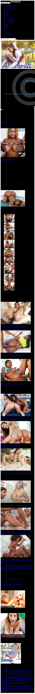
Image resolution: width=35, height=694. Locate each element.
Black (31, 565)
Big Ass (19, 565)
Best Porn (6, 13)
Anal (11, 671)
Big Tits (28, 565)
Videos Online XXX (8, 5)
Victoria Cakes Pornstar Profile (7, 159)
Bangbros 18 (30, 670)
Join (5, 15)
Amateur (10, 565)
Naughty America (11, 6)
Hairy (20, 683)
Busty (24, 567)
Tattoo (32, 568)
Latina (17, 686)
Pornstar (7, 688)
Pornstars (6, 12)
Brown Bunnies (18, 567)
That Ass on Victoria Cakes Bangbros (12, 355)
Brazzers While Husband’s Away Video (13, 532)
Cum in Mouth (5, 680)
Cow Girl (31, 678)
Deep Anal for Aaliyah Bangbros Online (13, 326)
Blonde (9, 567)
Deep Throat (26, 680)
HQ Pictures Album (5, 292)
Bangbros (22, 182)
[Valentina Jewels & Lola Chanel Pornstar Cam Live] (16, 415)
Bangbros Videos (11, 8)
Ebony (15, 568)
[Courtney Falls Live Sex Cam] (16, 443)
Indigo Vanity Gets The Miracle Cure (12, 384)
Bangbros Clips (3, 673)
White (3, 690)
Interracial (12, 686)
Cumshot (6, 568)
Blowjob (13, 567)
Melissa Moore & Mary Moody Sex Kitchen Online (17, 473)
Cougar (20, 678)
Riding (29, 568)
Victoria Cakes (13, 569)
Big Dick (26, 673)
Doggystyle (11, 568)
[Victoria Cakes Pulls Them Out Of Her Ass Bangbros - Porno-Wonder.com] (15, 2)
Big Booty (23, 565)
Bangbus (8, 673)
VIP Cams (6, 14)
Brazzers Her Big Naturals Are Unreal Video (15, 505)
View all (3, 301)
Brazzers (30, 675)
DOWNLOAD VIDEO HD (6, 122)
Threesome (3, 569)
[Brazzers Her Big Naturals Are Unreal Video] (16, 502)
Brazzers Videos (10, 9)
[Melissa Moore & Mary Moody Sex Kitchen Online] (16, 470)
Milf (21, 686)
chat (24, 179)
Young (7, 690)
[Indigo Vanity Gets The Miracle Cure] (16, 380)
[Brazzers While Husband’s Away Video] (16, 529)
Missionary (24, 568)
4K (7, 565)
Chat (5, 10)
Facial (17, 683)
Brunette (10, 678)
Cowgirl (27, 567)
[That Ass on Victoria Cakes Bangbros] (16, 352)
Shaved (18, 688)
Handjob (24, 683)
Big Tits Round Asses (8, 675)
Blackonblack (4, 567)
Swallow (24, 688)
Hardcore (20, 568)
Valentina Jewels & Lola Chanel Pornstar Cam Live (17, 419)
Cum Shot (13, 680)
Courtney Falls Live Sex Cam (10, 446)
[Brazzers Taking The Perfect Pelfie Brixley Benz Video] (16, 556)
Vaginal (7, 569)
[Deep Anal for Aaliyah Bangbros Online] (16, 323)
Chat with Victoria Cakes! (6, 160)
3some (4, 565)
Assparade (15, 670)
